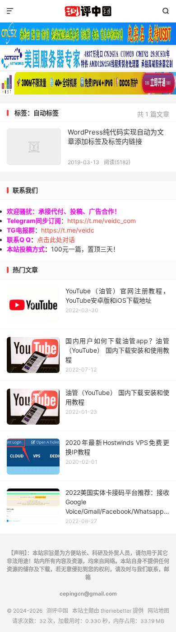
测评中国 (88, 11)
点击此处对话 (56, 239)
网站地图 (158, 610)
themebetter (116, 610)
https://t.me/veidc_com (101, 220)
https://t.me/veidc (67, 230)
